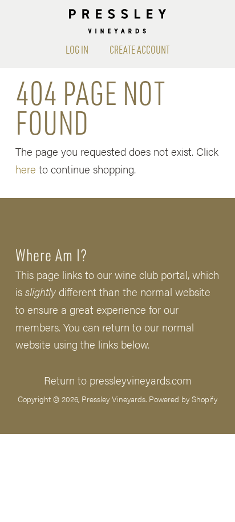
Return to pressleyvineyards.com (118, 380)
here (25, 169)
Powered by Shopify (183, 398)
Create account (139, 49)
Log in (77, 49)
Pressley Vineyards (113, 398)
